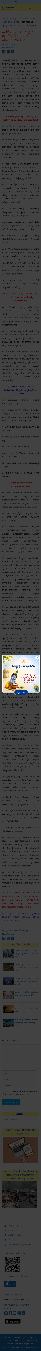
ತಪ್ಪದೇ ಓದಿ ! (21, 692)
